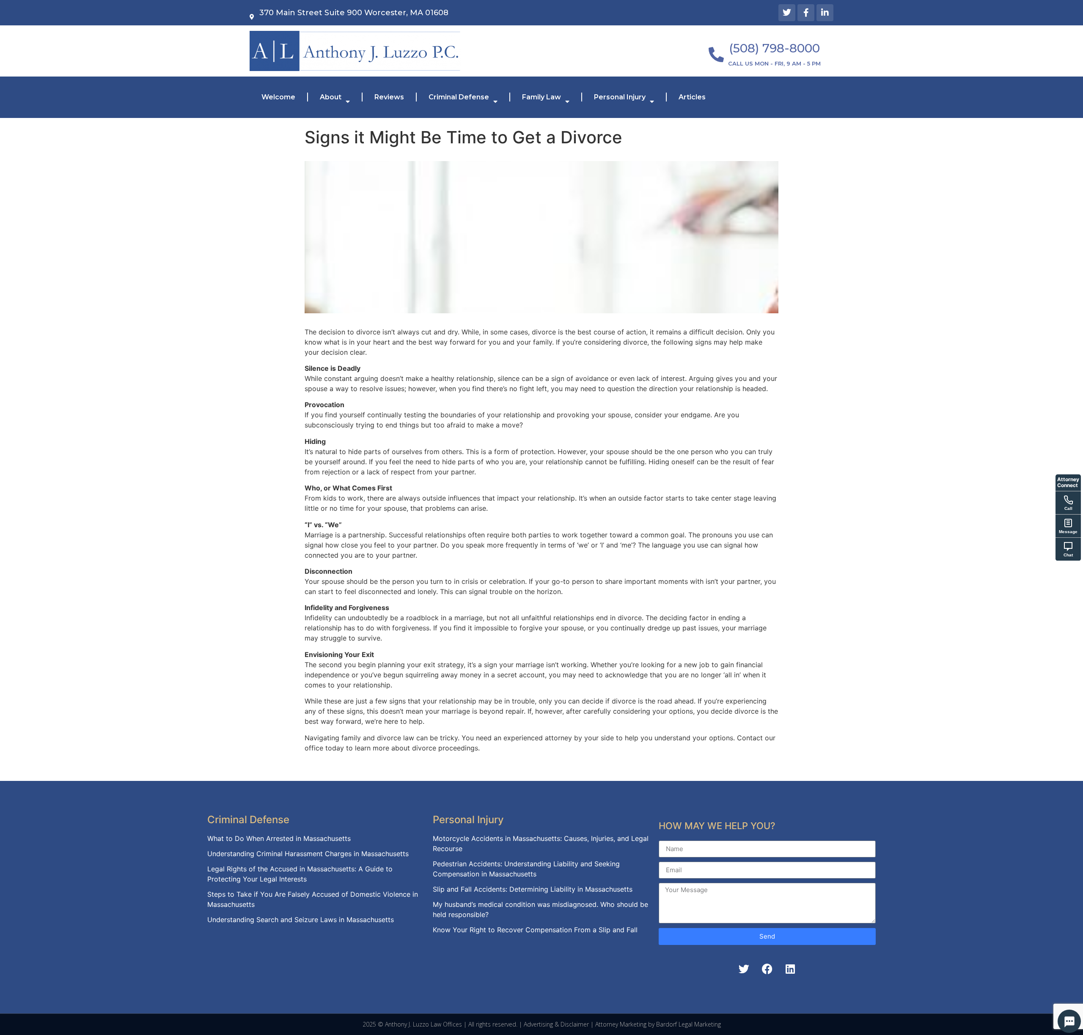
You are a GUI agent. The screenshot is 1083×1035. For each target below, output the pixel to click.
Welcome (278, 97)
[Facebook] (767, 969)
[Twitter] (786, 12)
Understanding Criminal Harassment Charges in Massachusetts (308, 853)
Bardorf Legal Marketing (688, 1024)
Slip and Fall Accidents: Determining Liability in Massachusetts (532, 889)
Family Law (541, 97)
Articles (692, 97)
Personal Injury (620, 97)
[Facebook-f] (805, 12)
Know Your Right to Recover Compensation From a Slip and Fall (535, 929)
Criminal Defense (459, 97)
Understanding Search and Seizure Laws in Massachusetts (300, 919)
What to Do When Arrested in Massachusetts (279, 838)
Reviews (389, 97)
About (330, 97)
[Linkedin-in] (824, 12)
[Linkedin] (790, 969)
